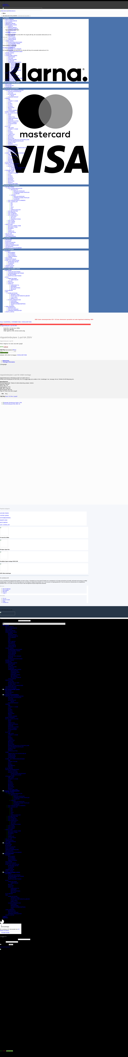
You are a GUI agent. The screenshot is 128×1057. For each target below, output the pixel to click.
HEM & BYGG (16, 268)
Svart (6, 396)
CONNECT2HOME (12, 155)
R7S (12, 208)
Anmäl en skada (6, 599)
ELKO (9, 102)
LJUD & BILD (14, 297)
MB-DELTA (10, 135)
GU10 (12, 207)
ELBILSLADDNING (10, 111)
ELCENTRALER (12, 94)
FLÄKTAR (10, 264)
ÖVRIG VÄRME (9, 267)
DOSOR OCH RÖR (13, 166)
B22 (12, 203)
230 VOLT (13, 217)
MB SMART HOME (13, 227)
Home (1, 322)
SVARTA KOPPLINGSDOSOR (18, 167)
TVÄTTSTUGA (11, 37)
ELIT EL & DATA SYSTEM (11, 113)
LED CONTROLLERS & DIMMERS (16, 200)
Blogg (4, 601)
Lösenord (2, 941)
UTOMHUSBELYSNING (11, 55)
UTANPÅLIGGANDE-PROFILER (21, 192)
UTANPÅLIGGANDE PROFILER (21, 197)
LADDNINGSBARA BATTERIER (16, 273)
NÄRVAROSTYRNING (10, 81)
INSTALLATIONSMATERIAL (12, 163)
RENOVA (10, 143)
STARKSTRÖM (12, 150)
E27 (12, 205)
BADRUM (10, 26)
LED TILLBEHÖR (12, 213)
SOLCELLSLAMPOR (16, 70)
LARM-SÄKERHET (10, 306)
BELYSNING (6, 18)
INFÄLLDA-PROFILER (19, 191)
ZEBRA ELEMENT (12, 256)
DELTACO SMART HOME (14, 225)
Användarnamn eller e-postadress (9, 939)
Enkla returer (6, 5)
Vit (9, 396)
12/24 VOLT (14, 216)
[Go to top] (0, 618)
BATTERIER (8, 270)
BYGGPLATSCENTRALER (14, 91)
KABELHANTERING (13, 118)
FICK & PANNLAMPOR (11, 21)
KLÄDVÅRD (14, 301)
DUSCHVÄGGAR (9, 243)
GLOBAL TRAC (12, 77)
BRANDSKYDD (12, 308)
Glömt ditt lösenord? (5, 947)
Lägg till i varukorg (4, 352)
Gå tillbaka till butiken (10, 32)
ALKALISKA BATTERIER (14, 271)
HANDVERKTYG (15, 285)
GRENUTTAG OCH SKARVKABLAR (17, 147)
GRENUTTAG (11, 117)
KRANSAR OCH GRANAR (14, 49)
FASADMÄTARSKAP (13, 97)
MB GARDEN (14, 69)
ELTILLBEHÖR (9, 162)
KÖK (9, 33)
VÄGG (9, 125)
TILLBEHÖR (8, 54)
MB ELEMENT (11, 252)
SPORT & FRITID (9, 312)
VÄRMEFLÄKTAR (9, 265)
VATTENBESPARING (10, 236)
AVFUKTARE (8, 239)
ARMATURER (11, 57)
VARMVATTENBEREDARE (12, 245)
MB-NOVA (10, 179)
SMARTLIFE (11, 231)
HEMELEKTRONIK (12, 293)
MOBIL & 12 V (14, 298)
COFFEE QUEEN (15, 82)
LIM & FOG (11, 282)
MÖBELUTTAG (12, 142)
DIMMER (7, 98)
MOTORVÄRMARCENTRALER (16, 141)
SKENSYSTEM (9, 73)
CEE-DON (10, 93)
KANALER (10, 119)
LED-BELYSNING (9, 187)
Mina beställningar (7, 588)
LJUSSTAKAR (11, 47)
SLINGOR (10, 50)
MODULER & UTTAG (13, 121)
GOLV (9, 115)
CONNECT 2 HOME (13, 101)
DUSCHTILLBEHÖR (10, 242)
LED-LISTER (11, 220)
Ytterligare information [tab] (9, 362)
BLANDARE (8, 241)
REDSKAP (13, 289)
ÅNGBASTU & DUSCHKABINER (13, 247)
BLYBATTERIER (12, 274)
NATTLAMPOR (11, 34)
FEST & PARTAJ (9, 19)
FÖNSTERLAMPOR (13, 29)
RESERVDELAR (9, 85)
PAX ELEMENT (12, 255)
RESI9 (12, 95)
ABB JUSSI (11, 127)
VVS (9, 238)
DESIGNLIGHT (14, 63)
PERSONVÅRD (14, 302)
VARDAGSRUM (12, 39)
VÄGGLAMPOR (12, 38)
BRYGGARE (8, 84)
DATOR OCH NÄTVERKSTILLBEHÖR (20, 295)
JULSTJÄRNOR (12, 45)
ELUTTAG (7, 126)
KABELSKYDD (11, 149)
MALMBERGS (11, 159)
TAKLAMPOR (11, 35)
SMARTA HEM (9, 224)
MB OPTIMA (11, 107)
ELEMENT (8, 251)
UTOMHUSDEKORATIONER (15, 51)
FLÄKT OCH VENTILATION (12, 260)
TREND (10, 109)
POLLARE (10, 58)
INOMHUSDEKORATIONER (15, 42)
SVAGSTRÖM (11, 151)
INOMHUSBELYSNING (11, 25)
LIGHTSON (13, 66)
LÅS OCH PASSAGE (13, 309)
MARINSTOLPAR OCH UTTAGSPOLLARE (18, 139)
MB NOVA (10, 137)
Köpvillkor (5, 4)
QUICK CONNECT (12, 122)
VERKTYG (10, 283)
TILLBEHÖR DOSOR (16, 169)
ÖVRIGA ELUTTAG (13, 145)
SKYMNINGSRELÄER (10, 79)
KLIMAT (12, 249)
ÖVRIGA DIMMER (12, 110)
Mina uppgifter (6, 590)
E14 (12, 204)
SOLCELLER (8, 233)
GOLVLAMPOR (12, 30)
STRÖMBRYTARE (9, 170)
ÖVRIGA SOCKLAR (16, 209)
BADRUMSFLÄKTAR (13, 261)
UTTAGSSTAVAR (12, 123)
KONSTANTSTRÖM (16, 219)
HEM (6, 291)
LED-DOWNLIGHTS (13, 215)
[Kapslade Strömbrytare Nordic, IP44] (12, 402)
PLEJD (9, 229)
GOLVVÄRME (8, 257)
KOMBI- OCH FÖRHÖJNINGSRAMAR (15, 153)
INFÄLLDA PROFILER (18, 196)
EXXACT (10, 105)
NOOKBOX (11, 228)
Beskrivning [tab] (6, 360)
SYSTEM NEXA (12, 232)
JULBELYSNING (9, 41)
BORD (9, 114)
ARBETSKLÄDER (12, 278)
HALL (9, 31)
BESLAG (10, 281)
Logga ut (4, 592)
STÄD (12, 305)
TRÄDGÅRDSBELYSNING (14, 62)
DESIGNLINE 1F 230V (13, 75)
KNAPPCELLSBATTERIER (14, 275)
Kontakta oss (5, 602)
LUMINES (13, 195)
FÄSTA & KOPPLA (12, 165)
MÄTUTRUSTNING (15, 287)
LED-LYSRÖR (11, 221)
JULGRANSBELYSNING (14, 43)
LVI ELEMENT (11, 253)
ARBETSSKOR (14, 279)
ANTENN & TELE (15, 294)
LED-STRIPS (11, 223)
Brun (12, 396)
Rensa (14, 349)
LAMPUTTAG (11, 134)
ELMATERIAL (15, 88)
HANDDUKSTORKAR (10, 259)
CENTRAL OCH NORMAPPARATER (14, 90)
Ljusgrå (15, 396)
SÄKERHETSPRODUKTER (15, 310)
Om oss (4, 598)
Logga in (11, 944)
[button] (4, 13)
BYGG (7, 277)
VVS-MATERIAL (9, 246)
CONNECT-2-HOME (13, 173)
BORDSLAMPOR (12, 27)
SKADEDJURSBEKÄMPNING (18, 304)
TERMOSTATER (9, 235)
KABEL (7, 146)
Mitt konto (5, 591)
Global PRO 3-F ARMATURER (15, 78)
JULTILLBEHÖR (12, 46)
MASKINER (13, 286)
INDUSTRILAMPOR (10, 23)
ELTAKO (10, 103)
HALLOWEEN (8, 22)
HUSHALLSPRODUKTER (14, 300)
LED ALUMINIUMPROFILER (15, 188)
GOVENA (10, 106)
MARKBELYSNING (15, 67)
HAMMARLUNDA (15, 65)
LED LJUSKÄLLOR (13, 201)
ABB (9, 99)
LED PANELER (12, 212)
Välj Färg (2, 349)
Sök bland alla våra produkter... (10, 15)
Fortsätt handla (5, 932)
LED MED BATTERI (13, 211)
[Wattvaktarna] (7, 11)
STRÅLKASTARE (12, 59)
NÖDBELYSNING (9, 53)
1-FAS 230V (11, 74)
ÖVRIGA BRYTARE (13, 183)
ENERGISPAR (15, 185)
